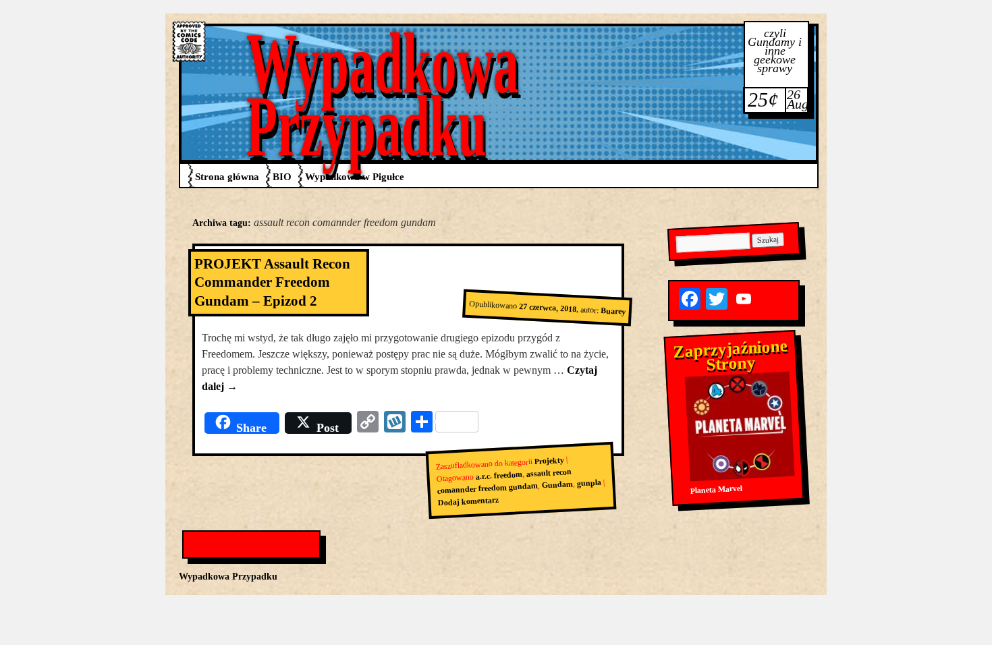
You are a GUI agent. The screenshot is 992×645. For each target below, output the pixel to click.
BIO (282, 176)
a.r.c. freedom (498, 476)
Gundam (557, 484)
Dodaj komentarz (468, 501)
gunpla (588, 483)
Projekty (549, 460)
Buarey (613, 311)
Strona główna (227, 176)
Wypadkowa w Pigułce (354, 176)
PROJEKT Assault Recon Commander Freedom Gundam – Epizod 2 (272, 282)
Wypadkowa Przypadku (382, 95)
